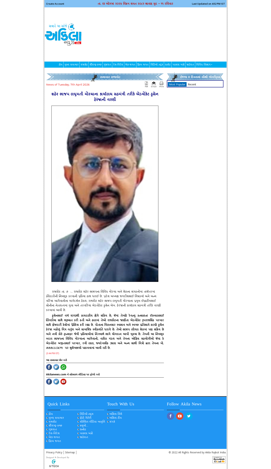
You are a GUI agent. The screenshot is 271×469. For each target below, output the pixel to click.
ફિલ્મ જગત (143, 65)
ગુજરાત (107, 65)
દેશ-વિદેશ (118, 65)
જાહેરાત (190, 65)
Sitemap (70, 452)
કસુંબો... (84, 426)
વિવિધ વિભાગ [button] (203, 65)
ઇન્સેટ (168, 65)
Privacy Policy (54, 452)
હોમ (60, 65)
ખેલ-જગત (130, 65)
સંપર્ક (112, 422)
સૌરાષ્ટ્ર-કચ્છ (96, 65)
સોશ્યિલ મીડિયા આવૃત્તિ (92, 422)
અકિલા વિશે (116, 414)
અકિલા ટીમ (116, 418)
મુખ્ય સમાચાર (72, 65)
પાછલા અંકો (179, 65)
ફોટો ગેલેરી (85, 418)
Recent (192, 84)
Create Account (55, 3)
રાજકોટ (84, 65)
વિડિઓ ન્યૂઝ (157, 65)
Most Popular (177, 84)
